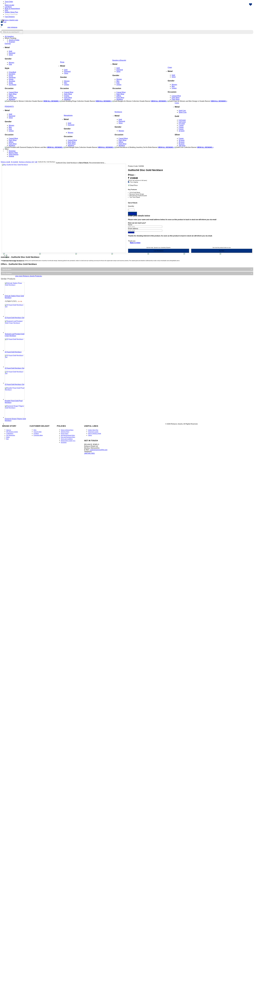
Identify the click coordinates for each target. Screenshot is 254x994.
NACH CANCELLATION (94, 433)
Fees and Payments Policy (68, 437)
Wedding (12, 99)
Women (11, 62)
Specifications (6, 269)
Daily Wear (13, 94)
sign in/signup (12, 27)
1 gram (181, 125)
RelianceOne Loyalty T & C (68, 440)
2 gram (181, 127)
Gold (10, 51)
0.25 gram (182, 122)
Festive (66, 96)
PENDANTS (9, 106)
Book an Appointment (12, 8)
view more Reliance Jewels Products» (28, 276)
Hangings (12, 77)
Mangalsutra (68, 115)
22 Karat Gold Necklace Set (14, 318)
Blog (7, 439)
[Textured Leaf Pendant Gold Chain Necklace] (15, 332)
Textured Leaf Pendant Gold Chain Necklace (14, 335)
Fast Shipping (10, 17)
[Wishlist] (2, 25)
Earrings (8, 43)
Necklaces (118, 112)
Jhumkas (12, 81)
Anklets (11, 156)
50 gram (181, 144)
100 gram (182, 145)
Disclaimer (64, 442)
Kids (10, 64)
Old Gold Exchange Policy (68, 435)
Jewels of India (14, 40)
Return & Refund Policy (67, 430)
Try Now (221, 251)
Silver (11, 55)
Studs (11, 83)
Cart (4, 21)
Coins (177, 103)
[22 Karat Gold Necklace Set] (15, 316)
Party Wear (13, 97)
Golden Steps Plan (11, 12)
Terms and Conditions (67, 439)
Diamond (12, 53)
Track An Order (38, 431)
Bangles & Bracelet (119, 60)
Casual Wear (13, 92)
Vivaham (12, 42)
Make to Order (135, 243)
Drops (11, 76)
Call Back (8, 7)
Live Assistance (158, 251)
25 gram (181, 142)
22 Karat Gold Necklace (13, 352)
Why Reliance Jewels (12, 431)
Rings (62, 62)
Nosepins (12, 151)
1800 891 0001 (89, 453)
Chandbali (12, 72)
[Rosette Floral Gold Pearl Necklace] (15, 399)
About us (8, 430)
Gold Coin (182, 110)
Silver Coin (183, 112)
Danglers (12, 74)
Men (65, 83)
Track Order (9, 1)
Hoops (11, 79)
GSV (6, 10)
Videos (90, 435)
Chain (170, 67)
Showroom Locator (93, 431)
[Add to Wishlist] (250, 5)
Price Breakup (7, 273)
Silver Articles (13, 154)
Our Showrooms (10, 435)
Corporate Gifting (38, 435)
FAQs (35, 430)
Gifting (11, 96)
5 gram (181, 129)
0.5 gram (182, 123)
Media (8, 437)
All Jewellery (9, 36)
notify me (132, 213)
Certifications (9, 433)
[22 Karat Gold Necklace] (15, 350)
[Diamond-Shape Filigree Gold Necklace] (15, 417)
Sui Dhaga (12, 84)
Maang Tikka (13, 153)
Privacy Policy (64, 433)
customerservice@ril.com (98, 450)
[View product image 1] (6, 255)
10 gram (181, 131)
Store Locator (9, 5)
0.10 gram (182, 120)
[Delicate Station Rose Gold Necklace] (15, 294)
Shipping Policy (65, 431)
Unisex (66, 84)
